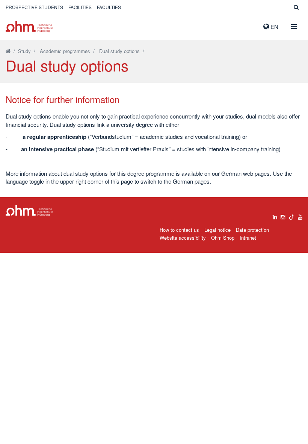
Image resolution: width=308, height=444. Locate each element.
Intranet (248, 237)
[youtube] (300, 215)
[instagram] (283, 215)
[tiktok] (291, 215)
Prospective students (34, 7)
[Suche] (296, 7)
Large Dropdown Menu (29, 210)
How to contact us (179, 229)
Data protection (252, 229)
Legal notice (217, 229)
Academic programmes (65, 51)
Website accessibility (183, 237)
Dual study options (119, 51)
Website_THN (29, 26)
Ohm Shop (222, 237)
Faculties (109, 7)
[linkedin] (275, 215)
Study (24, 51)
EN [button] (273, 26)
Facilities (80, 7)
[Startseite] (8, 51)
